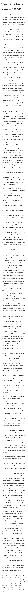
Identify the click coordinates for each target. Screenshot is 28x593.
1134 (20, 589)
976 (3, 575)
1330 (16, 575)
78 (23, 583)
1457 (24, 579)
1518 (3, 587)
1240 (20, 579)
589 (24, 581)
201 (23, 587)
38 (7, 587)
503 (7, 575)
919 (12, 589)
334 (8, 583)
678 (17, 581)
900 (3, 585)
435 (20, 575)
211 (3, 579)
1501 (3, 581)
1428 (24, 575)
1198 (16, 585)
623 (15, 579)
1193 (11, 577)
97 (3, 577)
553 (12, 583)
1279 (7, 589)
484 (19, 587)
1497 (12, 581)
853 (11, 579)
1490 (11, 587)
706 (20, 583)
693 (23, 577)
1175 (11, 575)
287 (20, 581)
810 (19, 577)
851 (7, 585)
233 (3, 589)
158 (3, 591)
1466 (20, 585)
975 (15, 589)
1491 (3, 583)
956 (24, 589)
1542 (16, 583)
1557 (11, 585)
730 (6, 577)
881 (15, 577)
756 (15, 587)
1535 (7, 579)
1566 (8, 581)
